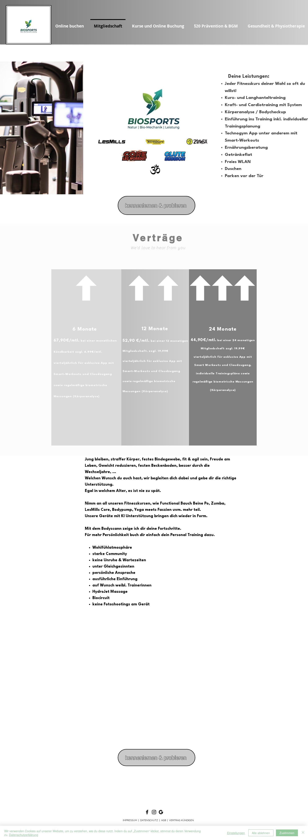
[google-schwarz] (161, 812)
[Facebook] (147, 812)
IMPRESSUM (130, 820)
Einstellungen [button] (236, 833)
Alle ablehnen (261, 833)
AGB (163, 820)
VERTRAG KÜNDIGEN (181, 820)
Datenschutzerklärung (23, 835)
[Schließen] (302, 833)
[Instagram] (154, 812)
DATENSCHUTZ (149, 820)
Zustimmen (287, 833)
